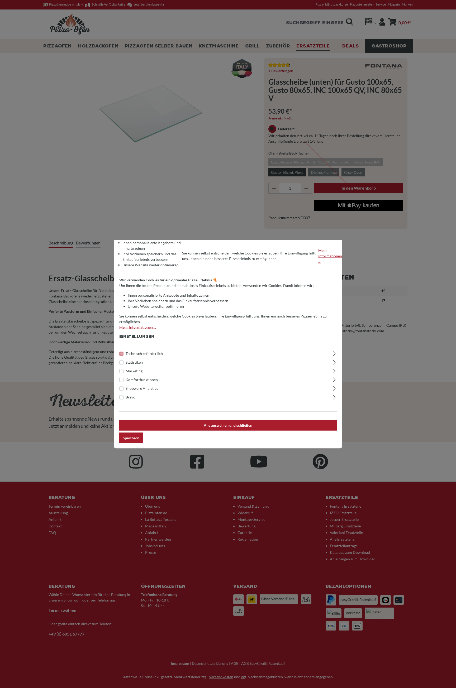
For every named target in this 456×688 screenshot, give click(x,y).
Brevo (130, 396)
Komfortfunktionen (142, 379)
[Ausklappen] (334, 352)
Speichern (131, 437)
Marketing (134, 370)
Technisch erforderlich (144, 353)
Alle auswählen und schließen (228, 425)
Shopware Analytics (142, 388)
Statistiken (134, 362)
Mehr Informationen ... (330, 255)
